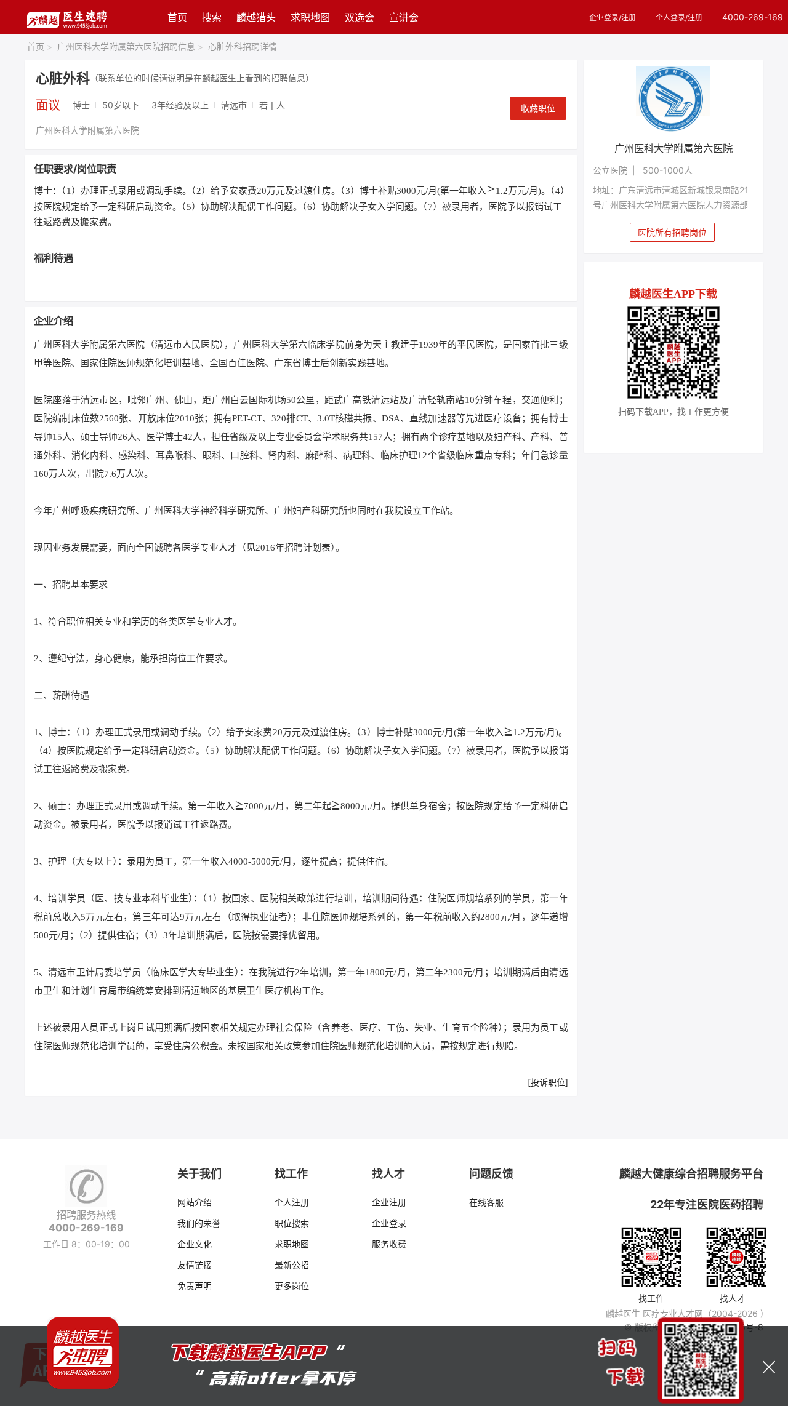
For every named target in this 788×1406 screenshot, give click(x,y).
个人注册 (292, 1202)
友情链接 (194, 1265)
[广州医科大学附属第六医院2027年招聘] (674, 100)
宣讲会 (404, 17)
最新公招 (292, 1265)
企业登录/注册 (612, 17)
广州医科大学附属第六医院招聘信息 (130, 46)
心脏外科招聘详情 (242, 46)
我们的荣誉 (198, 1223)
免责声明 (194, 1285)
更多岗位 (292, 1285)
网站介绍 (194, 1202)
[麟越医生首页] (67, 17)
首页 (177, 17)
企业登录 (389, 1223)
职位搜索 (292, 1223)
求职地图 (310, 17)
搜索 (212, 17)
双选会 (359, 17)
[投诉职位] (548, 1082)
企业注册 (389, 1202)
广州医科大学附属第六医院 (87, 130)
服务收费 (389, 1244)
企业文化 (194, 1244)
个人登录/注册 (679, 17)
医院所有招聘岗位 (672, 232)
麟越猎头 (256, 17)
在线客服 (486, 1202)
